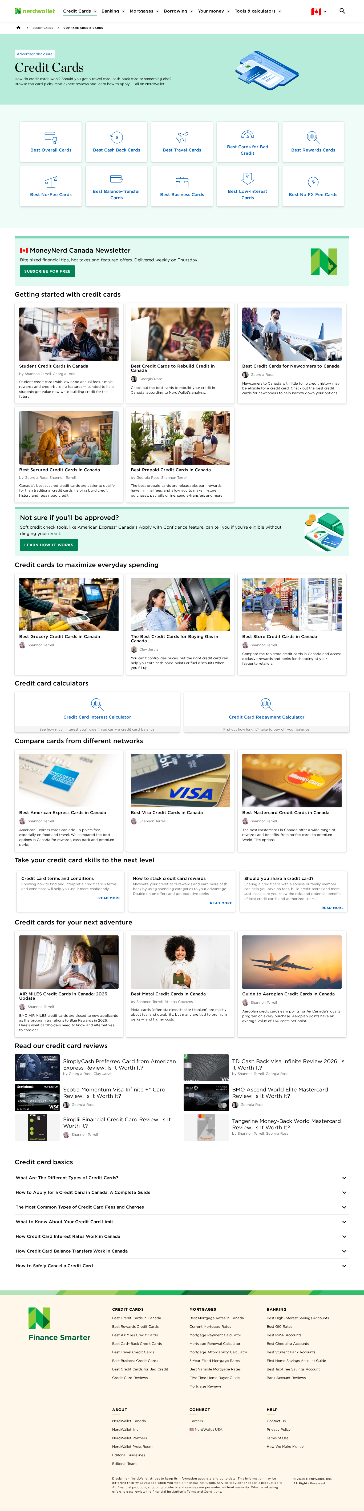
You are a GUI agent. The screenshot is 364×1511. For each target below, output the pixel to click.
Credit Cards (43, 27)
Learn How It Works (49, 545)
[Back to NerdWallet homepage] (18, 27)
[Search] (342, 11)
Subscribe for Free (47, 271)
